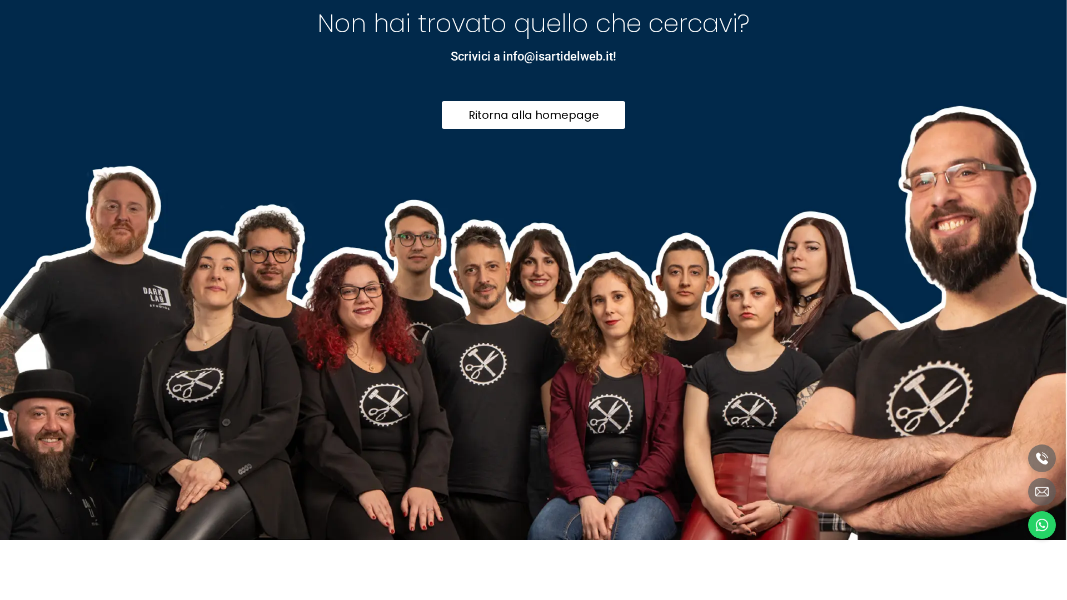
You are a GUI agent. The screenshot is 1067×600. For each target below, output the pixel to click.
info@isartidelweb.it (558, 56)
